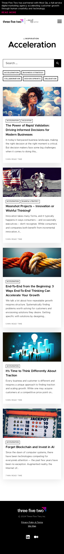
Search (57, 63)
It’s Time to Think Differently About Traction (31, 373)
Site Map (32, 526)
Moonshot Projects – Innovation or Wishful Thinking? (30, 208)
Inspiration (32, 39)
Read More (9, 12)
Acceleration (11, 73)
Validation (51, 79)
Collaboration (12, 79)
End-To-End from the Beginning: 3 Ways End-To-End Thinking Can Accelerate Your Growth (30, 291)
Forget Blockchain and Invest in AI (30, 447)
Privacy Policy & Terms (32, 522)
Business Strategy (33, 73)
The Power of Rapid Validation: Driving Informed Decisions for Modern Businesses (27, 130)
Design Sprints (32, 79)
